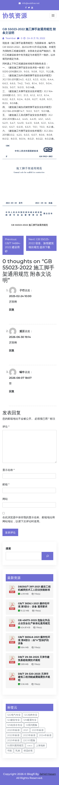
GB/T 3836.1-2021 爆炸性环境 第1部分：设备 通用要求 (33, 605)
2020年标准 (13, 730)
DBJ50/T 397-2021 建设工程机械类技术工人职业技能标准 (34, 588)
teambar (10, 38)
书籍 (9, 750)
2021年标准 (38, 730)
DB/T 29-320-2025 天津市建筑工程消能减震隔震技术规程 (34, 677)
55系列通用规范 (15, 745)
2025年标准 (13, 740)
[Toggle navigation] (53, 15)
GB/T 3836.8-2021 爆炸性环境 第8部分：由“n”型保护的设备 (34, 640)
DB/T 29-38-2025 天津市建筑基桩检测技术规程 (33, 659)
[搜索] (47, 556)
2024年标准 (45, 735)
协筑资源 (14, 15)
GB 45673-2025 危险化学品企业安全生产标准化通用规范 (34, 622)
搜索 (8, 548)
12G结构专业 (30, 714)
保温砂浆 (28, 750)
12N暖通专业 (29, 719)
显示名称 (8, 469)
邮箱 (5, 484)
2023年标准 (29, 735)
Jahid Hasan (47, 774)
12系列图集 (31, 725)
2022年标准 (13, 735)
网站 (5, 498)
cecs (29, 745)
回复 (11, 309)
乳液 (17, 750)
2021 (25, 730)
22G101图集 (29, 740)
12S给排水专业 (14, 725)
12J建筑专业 (13, 719)
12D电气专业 (13, 714)
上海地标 (40, 745)
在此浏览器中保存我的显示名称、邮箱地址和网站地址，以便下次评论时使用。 (28, 519)
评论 (5, 426)
